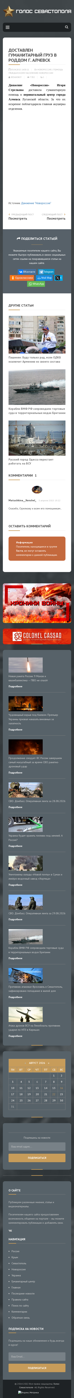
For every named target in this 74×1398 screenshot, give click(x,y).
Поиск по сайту (20, 1305)
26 (29, 1100)
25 (21, 1100)
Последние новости (23, 1293)
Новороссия (44, 69)
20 (37, 1094)
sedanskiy (16, 77)
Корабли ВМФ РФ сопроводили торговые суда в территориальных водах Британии (37, 411)
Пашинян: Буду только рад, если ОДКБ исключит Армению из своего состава (35, 359)
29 (53, 1100)
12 (29, 1088)
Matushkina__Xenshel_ (22, 500)
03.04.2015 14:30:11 (19, 69)
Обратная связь (21, 1317)
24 (12, 1100)
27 (37, 1100)
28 (45, 1100)
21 (45, 1094)
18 (21, 1094)
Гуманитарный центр (23, 1281)
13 (37, 1088)
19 (29, 1094)
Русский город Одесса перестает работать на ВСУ (31, 461)
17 (12, 1094)
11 (21, 1088)
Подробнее (15, 686)
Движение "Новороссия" (36, 203)
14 (45, 1088)
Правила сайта (20, 1299)
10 (12, 1088)
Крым (15, 1257)
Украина (16, 1275)
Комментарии (19, 1311)
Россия (15, 1251)
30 (61, 1100)
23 (61, 1094)
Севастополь (19, 1263)
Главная (16, 1287)
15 (53, 1088)
